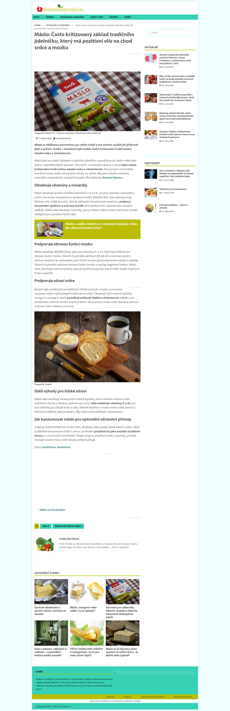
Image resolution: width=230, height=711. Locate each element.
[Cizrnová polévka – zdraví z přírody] (151, 208)
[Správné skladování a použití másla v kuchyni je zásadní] (51, 591)
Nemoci (50, 17)
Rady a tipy (97, 17)
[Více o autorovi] (120, 547)
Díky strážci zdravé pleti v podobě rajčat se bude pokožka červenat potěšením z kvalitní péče (177, 79)
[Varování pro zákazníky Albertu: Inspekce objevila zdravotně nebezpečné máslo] (122, 591)
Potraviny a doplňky (72, 17)
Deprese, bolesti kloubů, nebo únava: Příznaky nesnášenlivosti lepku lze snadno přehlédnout (176, 115)
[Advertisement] (87, 62)
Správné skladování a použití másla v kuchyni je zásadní (50, 610)
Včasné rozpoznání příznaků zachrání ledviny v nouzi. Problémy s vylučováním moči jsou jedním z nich (175, 59)
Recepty (114, 17)
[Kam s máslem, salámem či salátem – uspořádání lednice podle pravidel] (51, 633)
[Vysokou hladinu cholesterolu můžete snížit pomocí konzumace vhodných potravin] (151, 135)
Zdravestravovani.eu (103, 679)
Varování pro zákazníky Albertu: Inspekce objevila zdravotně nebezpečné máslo (121, 612)
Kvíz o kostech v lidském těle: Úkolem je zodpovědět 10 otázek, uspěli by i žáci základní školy (176, 173)
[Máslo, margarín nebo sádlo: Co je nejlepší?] (87, 591)
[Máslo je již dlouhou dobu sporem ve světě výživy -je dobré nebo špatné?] (122, 633)
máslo (45, 526)
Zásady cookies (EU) (183, 697)
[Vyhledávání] (170, 32)
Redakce (110, 697)
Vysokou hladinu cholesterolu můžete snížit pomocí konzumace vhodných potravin (177, 134)
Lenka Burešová (69, 538)
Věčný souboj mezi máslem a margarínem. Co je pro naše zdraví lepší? (86, 652)
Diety (36, 17)
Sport (128, 17)
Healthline (49, 447)
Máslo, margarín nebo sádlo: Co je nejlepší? (83, 609)
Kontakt (128, 697)
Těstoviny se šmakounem (172, 189)
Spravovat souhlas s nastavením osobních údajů (115, 700)
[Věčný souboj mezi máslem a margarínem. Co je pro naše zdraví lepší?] (87, 633)
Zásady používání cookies (153, 697)
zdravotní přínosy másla (68, 526)
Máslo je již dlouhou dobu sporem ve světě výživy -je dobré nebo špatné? (122, 652)
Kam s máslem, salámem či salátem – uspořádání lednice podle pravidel (50, 652)
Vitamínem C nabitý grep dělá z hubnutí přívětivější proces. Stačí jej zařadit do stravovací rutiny (176, 97)
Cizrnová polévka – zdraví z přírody (173, 206)
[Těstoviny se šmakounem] (151, 192)
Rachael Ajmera (112, 177)
